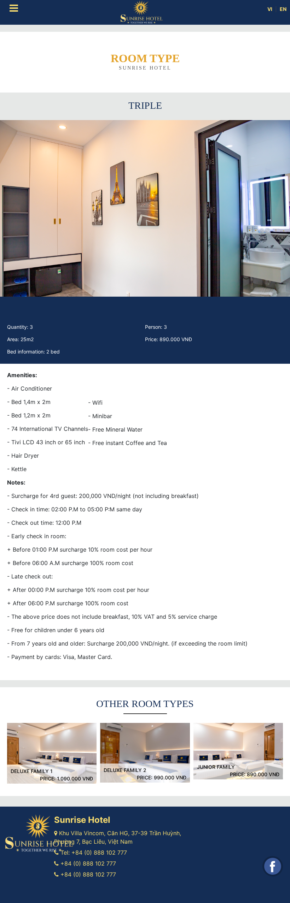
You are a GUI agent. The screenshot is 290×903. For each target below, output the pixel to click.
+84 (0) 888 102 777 (99, 852)
